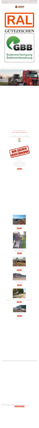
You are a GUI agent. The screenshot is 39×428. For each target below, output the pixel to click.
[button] (1, 78)
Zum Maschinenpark (19, 406)
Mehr (19, 168)
